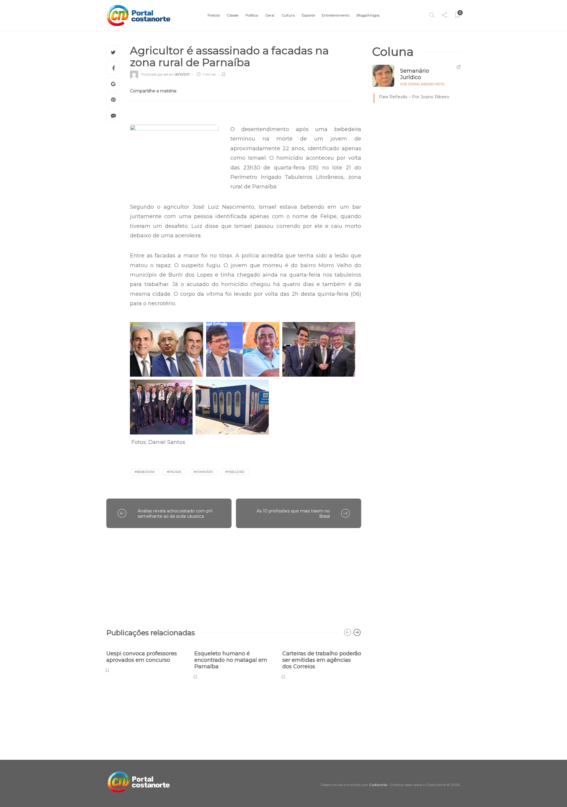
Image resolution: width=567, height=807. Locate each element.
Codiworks (378, 785)
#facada (174, 472)
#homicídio (203, 472)
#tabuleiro (235, 472)
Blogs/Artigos (367, 15)
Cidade (232, 15)
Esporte (308, 15)
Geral (269, 15)
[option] (146, 658)
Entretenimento (335, 15)
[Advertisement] (233, 575)
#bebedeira (144, 472)
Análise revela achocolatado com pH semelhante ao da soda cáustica (175, 513)
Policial (214, 15)
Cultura (288, 15)
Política (251, 15)
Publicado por (154, 74)
